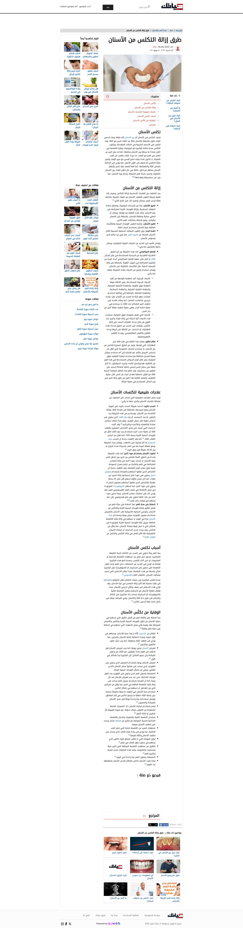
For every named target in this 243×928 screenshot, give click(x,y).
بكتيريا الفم (133, 235)
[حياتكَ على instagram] (62, 923)
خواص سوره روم (91, 319)
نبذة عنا (114, 915)
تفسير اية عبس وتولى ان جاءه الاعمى (81, 344)
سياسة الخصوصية (152, 915)
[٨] (129, 500)
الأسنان (145, 648)
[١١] (140, 628)
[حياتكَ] (172, 6)
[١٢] (139, 644)
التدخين (143, 633)
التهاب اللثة (150, 537)
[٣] (113, 200)
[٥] (121, 423)
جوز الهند (123, 417)
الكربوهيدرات (119, 486)
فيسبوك (165, 824)
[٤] (138, 246)
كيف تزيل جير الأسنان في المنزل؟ (174, 118)
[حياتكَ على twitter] (70, 923)
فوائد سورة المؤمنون (88, 334)
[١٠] (123, 574)
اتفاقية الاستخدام (131, 915)
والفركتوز (108, 580)
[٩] (127, 500)
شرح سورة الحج (91, 324)
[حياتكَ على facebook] (66, 923)
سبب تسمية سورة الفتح (87, 329)
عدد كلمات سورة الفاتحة (87, 309)
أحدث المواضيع (85, 6)
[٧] (126, 449)
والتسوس (128, 575)
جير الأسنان (130, 137)
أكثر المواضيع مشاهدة (68, 6)
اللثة (153, 259)
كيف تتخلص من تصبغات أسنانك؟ (173, 101)
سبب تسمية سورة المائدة (86, 314)
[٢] (133, 176)
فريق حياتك (100, 915)
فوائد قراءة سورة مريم (88, 348)
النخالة (118, 721)
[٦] (143, 438)
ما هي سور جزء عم (90, 304)
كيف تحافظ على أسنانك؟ (173, 127)
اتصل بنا (86, 915)
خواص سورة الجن (90, 339)
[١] (134, 176)
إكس (155, 824)
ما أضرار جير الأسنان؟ (175, 109)
